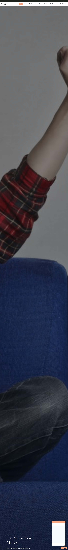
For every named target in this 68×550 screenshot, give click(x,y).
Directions (40, 3)
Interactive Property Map (54, 3)
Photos (36, 3)
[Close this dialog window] (64, 522)
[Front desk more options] (66, 548)
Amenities (25, 3)
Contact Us (46, 3)
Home (21, 3)
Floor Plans (31, 3)
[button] (62, 548)
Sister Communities (63, 3)
